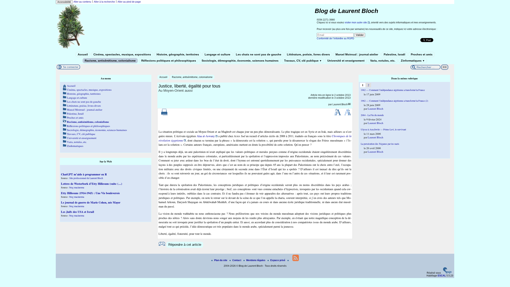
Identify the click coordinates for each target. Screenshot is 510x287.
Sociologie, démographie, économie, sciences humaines (240, 60)
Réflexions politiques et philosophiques (168, 60)
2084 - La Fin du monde (372, 115)
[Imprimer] (164, 114)
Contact (237, 260)
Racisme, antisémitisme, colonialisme (110, 60)
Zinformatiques (413, 60)
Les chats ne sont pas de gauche (258, 54)
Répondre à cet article (184, 245)
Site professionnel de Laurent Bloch (86, 178)
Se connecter (70, 67)
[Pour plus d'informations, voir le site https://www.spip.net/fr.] (447, 272)
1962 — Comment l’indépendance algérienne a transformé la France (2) (394, 100)
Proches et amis (422, 54)
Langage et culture (217, 54)
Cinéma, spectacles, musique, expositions (122, 54)
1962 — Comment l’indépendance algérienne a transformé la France (393, 89)
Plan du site (221, 260)
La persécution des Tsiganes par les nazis (380, 143)
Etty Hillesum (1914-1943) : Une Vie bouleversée (90, 193)
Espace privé (278, 260)
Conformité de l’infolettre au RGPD (335, 38)
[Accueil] (71, 48)
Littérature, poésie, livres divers (308, 54)
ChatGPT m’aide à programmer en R (84, 174)
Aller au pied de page (129, 1)
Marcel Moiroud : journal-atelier (356, 54)
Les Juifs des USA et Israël (77, 212)
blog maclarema (76, 187)
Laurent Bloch (340, 104)
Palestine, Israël (394, 54)
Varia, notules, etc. (382, 60)
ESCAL (442, 275)
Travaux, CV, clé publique (303, 60)
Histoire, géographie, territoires (178, 54)
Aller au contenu (82, 1)
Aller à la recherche (104, 1)
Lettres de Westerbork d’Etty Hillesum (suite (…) (91, 184)
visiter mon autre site (356, 22)
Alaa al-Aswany (206, 136)
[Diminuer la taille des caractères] (347, 114)
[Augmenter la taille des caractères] (337, 114)
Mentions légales (256, 260)
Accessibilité (64, 2)
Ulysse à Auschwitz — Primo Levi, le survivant (383, 129)
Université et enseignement (346, 60)
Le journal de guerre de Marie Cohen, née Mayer (90, 202)
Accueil (83, 54)
